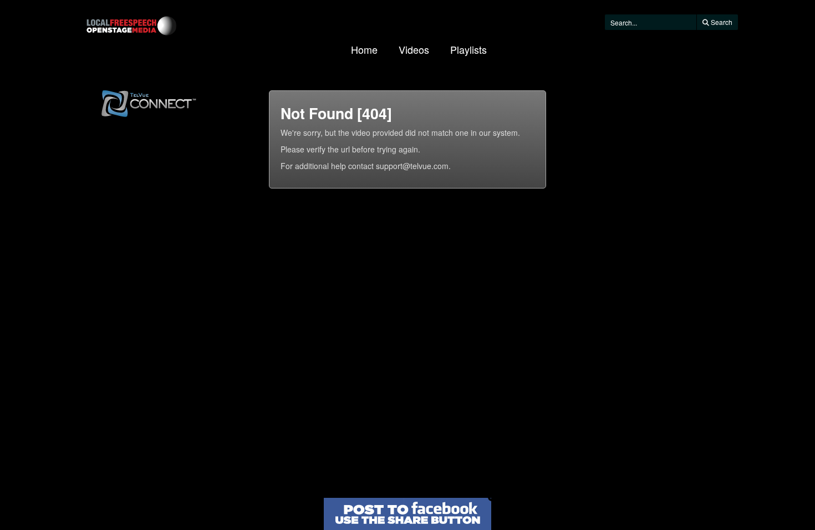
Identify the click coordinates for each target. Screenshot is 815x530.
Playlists (468, 49)
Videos (414, 49)
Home (364, 49)
